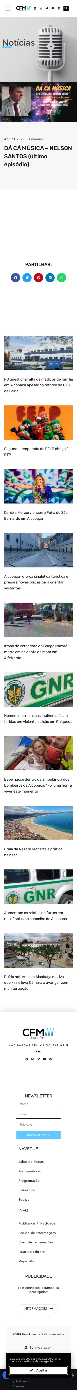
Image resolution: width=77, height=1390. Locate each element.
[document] (38, 695)
